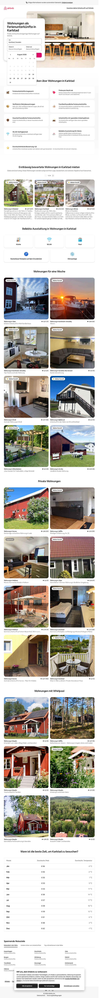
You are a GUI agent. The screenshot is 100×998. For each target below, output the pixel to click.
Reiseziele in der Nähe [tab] (11, 945)
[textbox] (16, 49)
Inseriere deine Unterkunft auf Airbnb (80, 8)
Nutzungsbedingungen (54, 995)
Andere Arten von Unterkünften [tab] (31, 945)
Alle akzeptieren (27, 986)
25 (14, 78)
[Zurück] (45, 175)
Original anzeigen (67, 2)
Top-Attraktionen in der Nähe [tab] (53, 945)
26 (18, 78)
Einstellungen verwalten (71, 986)
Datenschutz (41, 995)
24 (10, 78)
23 (33, 74)
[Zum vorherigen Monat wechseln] (10, 54)
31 (10, 82)
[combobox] (24, 42)
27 (22, 78)
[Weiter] (52, 175)
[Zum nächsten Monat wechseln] (33, 54)
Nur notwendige (49, 986)
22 (29, 74)
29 (29, 78)
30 (33, 78)
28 (25, 78)
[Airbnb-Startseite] (9, 8)
